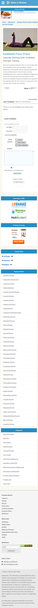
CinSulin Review (8, 399)
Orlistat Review (8, 308)
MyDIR (3, 537)
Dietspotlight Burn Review (11, 416)
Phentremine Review (9, 379)
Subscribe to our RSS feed (10, 561)
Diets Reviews (7, 446)
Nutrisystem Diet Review (11, 279)
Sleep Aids (6, 484)
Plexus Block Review (10, 383)
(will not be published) (10, 135)
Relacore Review (8, 345)
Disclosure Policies (7, 511)
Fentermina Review (9, 366)
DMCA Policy (5, 513)
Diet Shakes (7, 442)
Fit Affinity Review (8, 362)
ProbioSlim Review (9, 317)
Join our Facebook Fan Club (10, 564)
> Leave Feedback (32, 99)
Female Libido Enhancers (11, 475)
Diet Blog (4, 527)
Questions (4, 534)
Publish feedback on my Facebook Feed (13, 170)
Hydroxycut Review (9, 304)
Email (4, 547)
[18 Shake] (19, 205)
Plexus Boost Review (10, 395)
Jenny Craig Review (9, 412)
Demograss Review (9, 354)
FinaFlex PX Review (9, 387)
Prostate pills (7, 479)
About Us (4, 503)
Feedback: (9, 148)
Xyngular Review (8, 296)
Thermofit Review (8, 341)
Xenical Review (8, 333)
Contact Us (5, 498)
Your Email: (9, 131)
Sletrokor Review (8, 275)
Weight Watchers (8, 288)
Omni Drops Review (9, 370)
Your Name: (9, 127)
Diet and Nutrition (8, 434)
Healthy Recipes (6, 524)
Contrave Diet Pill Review (11, 292)
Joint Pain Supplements (10, 459)
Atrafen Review (8, 391)
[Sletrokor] (19, 211)
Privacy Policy (5, 506)
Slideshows (11, 22)
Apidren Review (8, 374)
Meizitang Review (8, 407)
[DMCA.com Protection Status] (26, 546)
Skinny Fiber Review (9, 350)
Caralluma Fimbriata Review (12, 312)
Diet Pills (6, 438)
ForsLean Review (8, 403)
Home (4, 22)
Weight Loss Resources (8, 529)
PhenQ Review (8, 325)
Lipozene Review (8, 284)
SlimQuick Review (9, 321)
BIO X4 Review (8, 420)
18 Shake (14, 230)
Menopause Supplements (11, 471)
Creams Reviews (8, 451)
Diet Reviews (5, 522)
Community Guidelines (7, 508)
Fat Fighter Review (9, 358)
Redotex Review (8, 329)
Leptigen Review (8, 300)
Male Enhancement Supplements (13, 467)
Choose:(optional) (9, 140)
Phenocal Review (8, 337)
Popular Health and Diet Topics (10, 532)
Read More (18, 241)
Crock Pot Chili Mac (19, 11)
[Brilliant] (19, 217)
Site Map (4, 500)
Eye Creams (7, 455)
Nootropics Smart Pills (10, 463)
